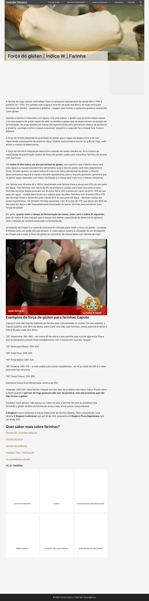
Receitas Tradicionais (76, 2)
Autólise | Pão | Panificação (20, 452)
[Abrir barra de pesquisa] (140, 2)
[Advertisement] (56, 576)
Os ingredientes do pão (18, 459)
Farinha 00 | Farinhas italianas (21, 432)
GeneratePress (89, 597)
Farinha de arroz (14, 439)
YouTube (131, 2)
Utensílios (119, 2)
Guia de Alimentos (99, 2)
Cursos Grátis (54, 2)
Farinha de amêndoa (16, 446)
